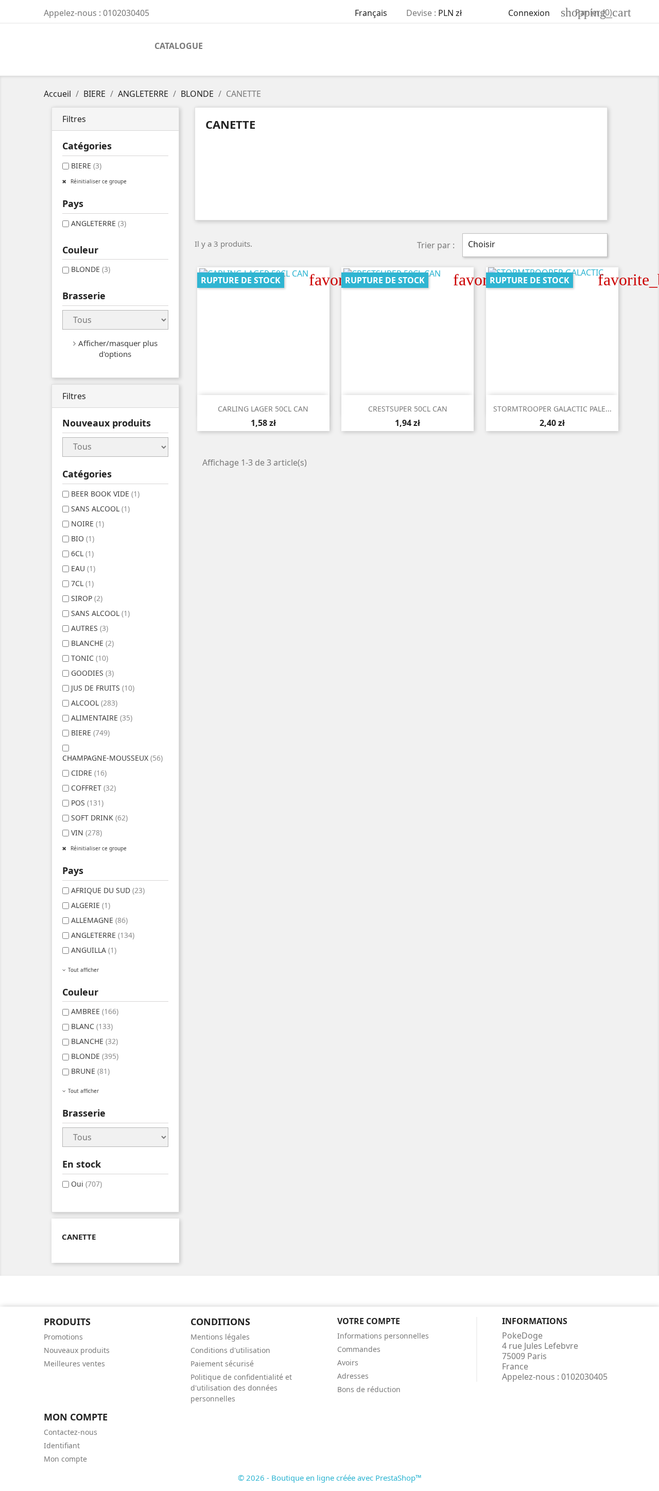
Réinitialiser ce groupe (98, 181)
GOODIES (92, 673)
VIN (86, 832)
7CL (82, 583)
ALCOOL (94, 703)
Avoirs (347, 1362)
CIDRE (89, 773)
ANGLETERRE (98, 223)
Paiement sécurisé (222, 1363)
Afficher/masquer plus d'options (118, 348)
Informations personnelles (383, 1336)
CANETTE (79, 1236)
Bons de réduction (369, 1389)
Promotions (63, 1337)
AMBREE (94, 1011)
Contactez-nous (70, 1432)
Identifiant (62, 1445)
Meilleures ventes (74, 1363)
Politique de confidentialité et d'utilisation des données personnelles (241, 1387)
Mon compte (65, 1459)
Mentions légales (220, 1337)
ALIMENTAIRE (101, 718)
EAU (83, 568)
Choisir (533, 245)
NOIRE (87, 523)
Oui (86, 1184)
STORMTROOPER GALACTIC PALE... (552, 409)
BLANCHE (92, 643)
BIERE (86, 165)
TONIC (89, 658)
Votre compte (368, 1321)
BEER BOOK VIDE (105, 494)
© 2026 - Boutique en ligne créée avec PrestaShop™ (330, 1477)
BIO (82, 538)
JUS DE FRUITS (102, 688)
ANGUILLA (93, 950)
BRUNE (90, 1071)
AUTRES (89, 628)
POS (87, 803)
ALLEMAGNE (99, 920)
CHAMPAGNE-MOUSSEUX (112, 758)
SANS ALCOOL (100, 508)
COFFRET (93, 788)
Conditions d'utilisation (230, 1350)
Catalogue (178, 46)
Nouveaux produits (77, 1350)
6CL (82, 553)
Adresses (353, 1376)
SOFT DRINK (99, 817)
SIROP (86, 598)
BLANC (92, 1026)
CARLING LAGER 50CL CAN (263, 409)
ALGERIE (90, 905)
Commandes (358, 1349)
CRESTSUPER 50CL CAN (407, 409)
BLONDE (90, 269)
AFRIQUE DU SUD (108, 890)
